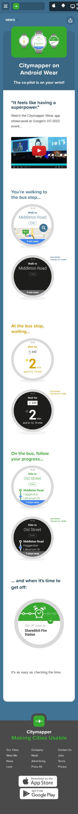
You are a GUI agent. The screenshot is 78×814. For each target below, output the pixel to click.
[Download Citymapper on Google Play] (39, 798)
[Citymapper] (39, 721)
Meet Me (11, 755)
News (10, 20)
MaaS (34, 755)
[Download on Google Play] (63, 6)
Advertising (38, 761)
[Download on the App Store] (54, 6)
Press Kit (36, 766)
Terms (61, 761)
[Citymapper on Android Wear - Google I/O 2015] (39, 147)
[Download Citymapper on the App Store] (39, 787)
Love (9, 766)
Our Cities (12, 750)
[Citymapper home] (28, 6)
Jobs (61, 755)
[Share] (70, 20)
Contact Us (65, 750)
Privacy (62, 766)
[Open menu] (6, 6)
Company (37, 750)
